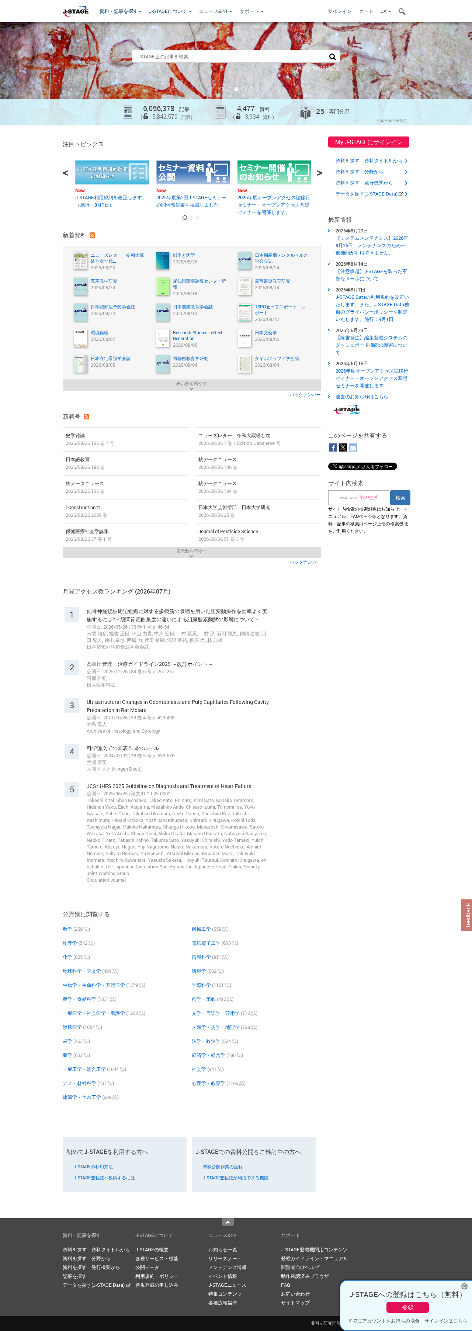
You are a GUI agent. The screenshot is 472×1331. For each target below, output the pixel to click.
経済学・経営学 (208, 1055)
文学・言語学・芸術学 (216, 1013)
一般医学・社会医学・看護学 (94, 1013)
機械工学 (201, 929)
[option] (236, 73)
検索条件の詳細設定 (318, 68)
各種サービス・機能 (156, 1258)
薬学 (67, 1055)
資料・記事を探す (119, 11)
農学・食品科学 (79, 999)
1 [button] (221, 89)
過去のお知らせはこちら (362, 396)
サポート (250, 11)
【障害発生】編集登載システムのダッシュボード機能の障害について (371, 345)
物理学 (70, 943)
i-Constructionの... (86, 511)
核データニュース (217, 463)
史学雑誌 (90, 439)
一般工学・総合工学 (84, 1069)
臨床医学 (72, 1027)
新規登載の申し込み (156, 1285)
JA (384, 11)
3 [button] (236, 89)
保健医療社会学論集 (89, 535)
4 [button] (244, 89)
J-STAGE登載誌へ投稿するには (104, 1177)
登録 (408, 1307)
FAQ (285, 1285)
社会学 (199, 1069)
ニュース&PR (214, 11)
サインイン (340, 11)
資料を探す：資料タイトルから (369, 160)
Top (228, 1222)
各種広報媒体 (222, 1302)
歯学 (67, 1041)
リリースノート (225, 1258)
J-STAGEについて (168, 11)
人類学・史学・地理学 (216, 1027)
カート (366, 11)
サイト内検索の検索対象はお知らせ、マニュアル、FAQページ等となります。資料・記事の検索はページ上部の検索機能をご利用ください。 (368, 520)
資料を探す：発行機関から (364, 182)
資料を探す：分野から (360, 171)
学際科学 (201, 985)
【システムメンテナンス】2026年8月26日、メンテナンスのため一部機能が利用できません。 (372, 245)
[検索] (332, 56)
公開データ (147, 1267)
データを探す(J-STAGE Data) (367, 193)
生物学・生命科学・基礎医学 (94, 985)
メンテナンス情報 (227, 1267)
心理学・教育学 (208, 1083)
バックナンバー (305, 394)
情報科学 (201, 957)
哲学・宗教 (204, 999)
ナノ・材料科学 (79, 1083)
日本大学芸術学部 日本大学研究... (236, 511)
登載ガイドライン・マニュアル (314, 1258)
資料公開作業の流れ (223, 1166)
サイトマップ (295, 1302)
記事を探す (75, 1276)
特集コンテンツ (225, 1293)
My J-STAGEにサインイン (369, 142)
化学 (67, 957)
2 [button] (229, 89)
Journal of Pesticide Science (228, 535)
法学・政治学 (206, 1041)
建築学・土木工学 (82, 1097)
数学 (67, 929)
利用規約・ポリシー (156, 1276)
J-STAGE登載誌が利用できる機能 (235, 1177)
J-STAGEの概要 (152, 1249)
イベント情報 (222, 1276)
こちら (460, 1320)
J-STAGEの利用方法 (93, 1166)
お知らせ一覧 (222, 1249)
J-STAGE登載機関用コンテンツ (314, 1249)
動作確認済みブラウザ (305, 1276)
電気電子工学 (206, 943)
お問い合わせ (295, 1293)
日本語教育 (85, 463)
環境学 (199, 971)
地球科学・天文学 (82, 971)
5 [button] (251, 89)
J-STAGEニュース (227, 1285)
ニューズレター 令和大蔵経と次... (239, 439)
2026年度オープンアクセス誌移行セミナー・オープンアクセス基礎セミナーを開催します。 (273, 204)
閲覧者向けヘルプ (300, 1267)
